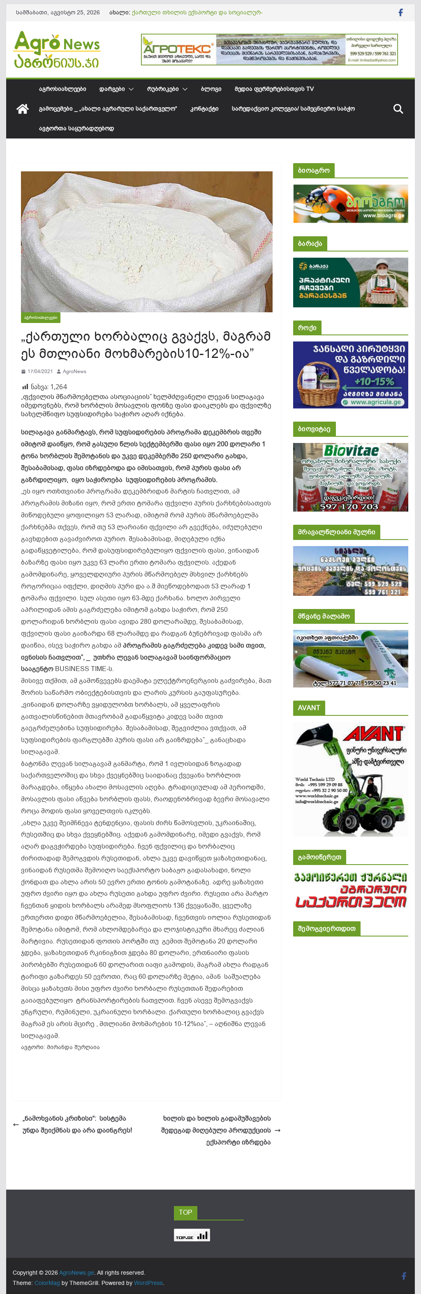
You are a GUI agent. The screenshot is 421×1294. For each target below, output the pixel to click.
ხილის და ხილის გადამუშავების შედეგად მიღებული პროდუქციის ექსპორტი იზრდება (216, 1130)
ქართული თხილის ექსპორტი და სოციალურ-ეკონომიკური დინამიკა (197, 17)
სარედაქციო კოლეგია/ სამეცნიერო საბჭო (293, 109)
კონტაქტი (204, 109)
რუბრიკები (163, 89)
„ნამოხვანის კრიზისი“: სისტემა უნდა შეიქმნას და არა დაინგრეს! (77, 1124)
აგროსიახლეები (62, 89)
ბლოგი (211, 89)
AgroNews (74, 371)
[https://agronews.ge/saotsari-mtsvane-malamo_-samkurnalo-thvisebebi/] (350, 635)
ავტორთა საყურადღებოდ (76, 128)
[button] (129, 89)
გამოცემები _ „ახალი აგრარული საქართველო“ (108, 109)
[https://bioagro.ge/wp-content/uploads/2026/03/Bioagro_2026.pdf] (350, 190)
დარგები (112, 89)
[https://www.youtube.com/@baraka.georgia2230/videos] (350, 263)
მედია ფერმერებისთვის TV (274, 89)
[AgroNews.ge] (22, 109)
